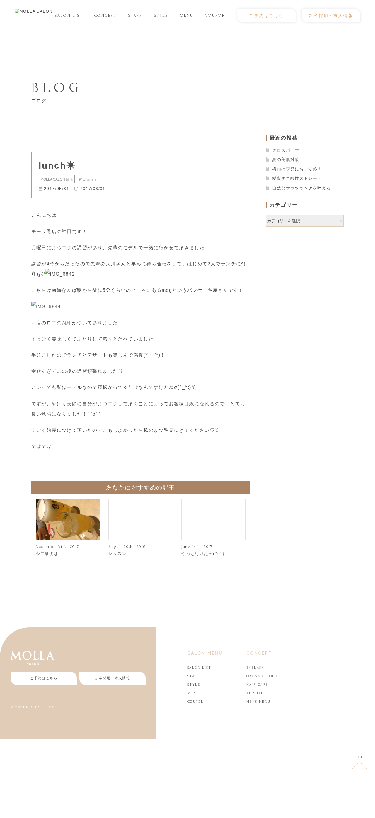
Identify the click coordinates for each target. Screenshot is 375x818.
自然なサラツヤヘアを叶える (301, 188)
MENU (186, 15)
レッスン (117, 553)
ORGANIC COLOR (263, 676)
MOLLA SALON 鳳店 (56, 179)
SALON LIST (69, 15)
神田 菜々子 (88, 179)
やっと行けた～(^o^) (202, 553)
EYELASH (255, 668)
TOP (359, 757)
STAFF (135, 15)
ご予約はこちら (266, 15)
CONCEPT (105, 15)
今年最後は (47, 553)
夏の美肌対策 (285, 159)
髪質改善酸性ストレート (297, 178)
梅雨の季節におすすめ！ (297, 169)
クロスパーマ (285, 150)
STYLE (161, 15)
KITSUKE (255, 693)
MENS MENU (258, 702)
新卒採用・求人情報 (331, 15)
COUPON (215, 15)
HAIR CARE (257, 685)
